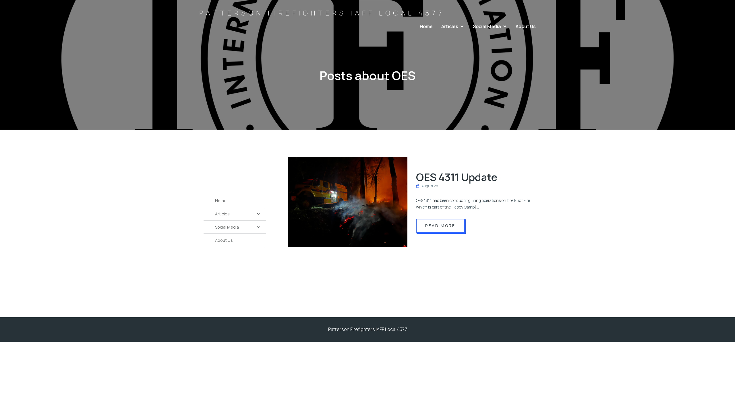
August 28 (429, 186)
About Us (526, 26)
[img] (258, 214)
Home (426, 26)
